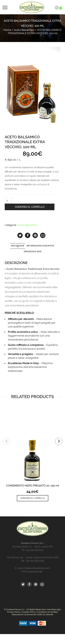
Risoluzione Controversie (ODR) (27, 614)
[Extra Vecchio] (32, 88)
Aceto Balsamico (24, 29)
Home (7, 29)
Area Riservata (53, 609)
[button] (32, 498)
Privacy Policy (13, 612)
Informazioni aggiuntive (40, 246)
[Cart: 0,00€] (61, 6)
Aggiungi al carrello (29, 206)
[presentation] (6, 441)
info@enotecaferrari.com (36, 568)
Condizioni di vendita (47, 612)
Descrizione (17, 246)
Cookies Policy (29, 612)
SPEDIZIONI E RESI (32, 251)
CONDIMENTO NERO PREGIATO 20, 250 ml (32, 485)
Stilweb (49, 614)
